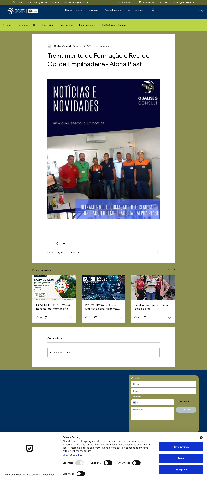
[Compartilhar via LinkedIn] (63, 243)
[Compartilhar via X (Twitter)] (56, 243)
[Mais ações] (158, 46)
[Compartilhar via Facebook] (48, 243)
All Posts (7, 25)
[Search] (153, 10)
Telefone (136, 396)
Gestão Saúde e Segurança (114, 25)
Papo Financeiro (87, 25)
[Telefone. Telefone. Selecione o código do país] (136, 402)
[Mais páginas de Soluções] (100, 10)
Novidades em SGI (27, 25)
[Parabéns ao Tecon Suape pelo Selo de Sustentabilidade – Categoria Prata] (153, 287)
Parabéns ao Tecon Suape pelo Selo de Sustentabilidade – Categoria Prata (151, 306)
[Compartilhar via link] (71, 243)
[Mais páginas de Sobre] (84, 10)
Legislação (47, 25)
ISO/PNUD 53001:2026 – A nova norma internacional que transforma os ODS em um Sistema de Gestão (53, 306)
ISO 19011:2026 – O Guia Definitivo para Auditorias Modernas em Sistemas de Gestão (102, 306)
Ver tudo (170, 269)
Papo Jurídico (66, 25)
